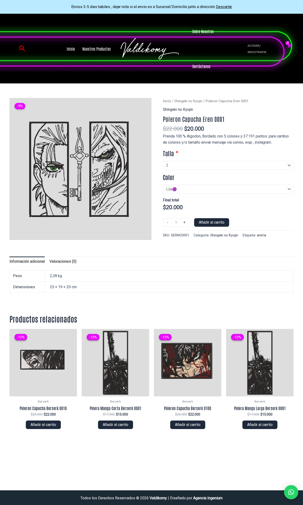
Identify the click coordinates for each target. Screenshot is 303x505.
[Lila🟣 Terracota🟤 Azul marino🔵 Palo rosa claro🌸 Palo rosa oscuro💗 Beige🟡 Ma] (228, 189)
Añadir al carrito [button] (43, 424)
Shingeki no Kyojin (188, 101)
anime (261, 235)
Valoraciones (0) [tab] (62, 261)
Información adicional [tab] (27, 261)
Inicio (167, 101)
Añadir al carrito (211, 222)
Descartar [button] (224, 6)
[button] (22, 48)
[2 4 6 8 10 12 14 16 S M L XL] (228, 165)
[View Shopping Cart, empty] (289, 48)
